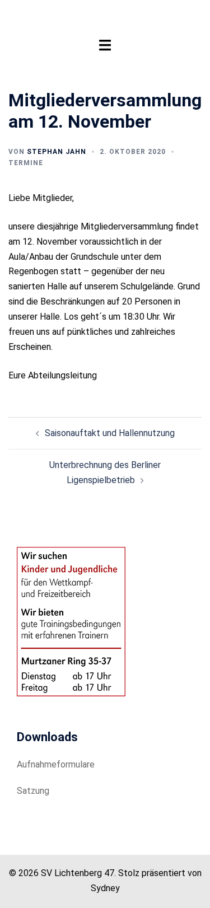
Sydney (105, 888)
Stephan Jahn (56, 152)
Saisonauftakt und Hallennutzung (110, 433)
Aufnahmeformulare (56, 764)
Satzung (33, 790)
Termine (25, 163)
